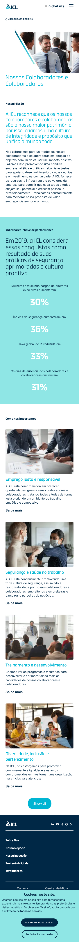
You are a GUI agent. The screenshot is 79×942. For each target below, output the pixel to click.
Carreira (22, 888)
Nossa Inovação (16, 856)
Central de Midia (56, 888)
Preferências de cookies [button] (39, 934)
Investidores (14, 871)
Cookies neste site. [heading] (39, 894)
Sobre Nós (12, 840)
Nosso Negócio (15, 848)
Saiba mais (14, 510)
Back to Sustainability (20, 18)
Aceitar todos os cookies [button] (39, 922)
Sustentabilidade (17, 863)
